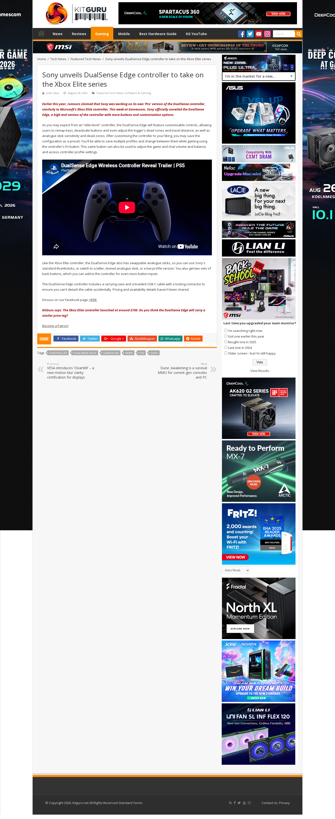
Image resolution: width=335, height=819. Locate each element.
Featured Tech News (86, 59)
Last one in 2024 (240, 347)
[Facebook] (241, 33)
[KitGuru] (75, 12)
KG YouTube (196, 33)
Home (41, 33)
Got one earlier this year (246, 336)
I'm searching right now (245, 330)
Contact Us (270, 803)
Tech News (58, 59)
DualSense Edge (85, 353)
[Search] (298, 34)
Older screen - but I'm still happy (252, 353)
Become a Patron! (55, 326)
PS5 (141, 353)
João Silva (52, 93)
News (58, 33)
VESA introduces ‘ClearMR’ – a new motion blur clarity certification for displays (70, 371)
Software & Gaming (138, 93)
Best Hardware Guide (158, 33)
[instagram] (249, 803)
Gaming (102, 33)
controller (58, 353)
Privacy (284, 803)
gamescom (111, 353)
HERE (93, 300)
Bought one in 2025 (242, 342)
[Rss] (230, 803)
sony (154, 353)
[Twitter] (250, 33)
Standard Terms (130, 803)
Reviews (79, 33)
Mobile (124, 33)
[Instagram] (267, 33)
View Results (259, 371)
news (129, 353)
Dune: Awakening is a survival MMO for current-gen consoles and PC (182, 371)
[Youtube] (258, 33)
